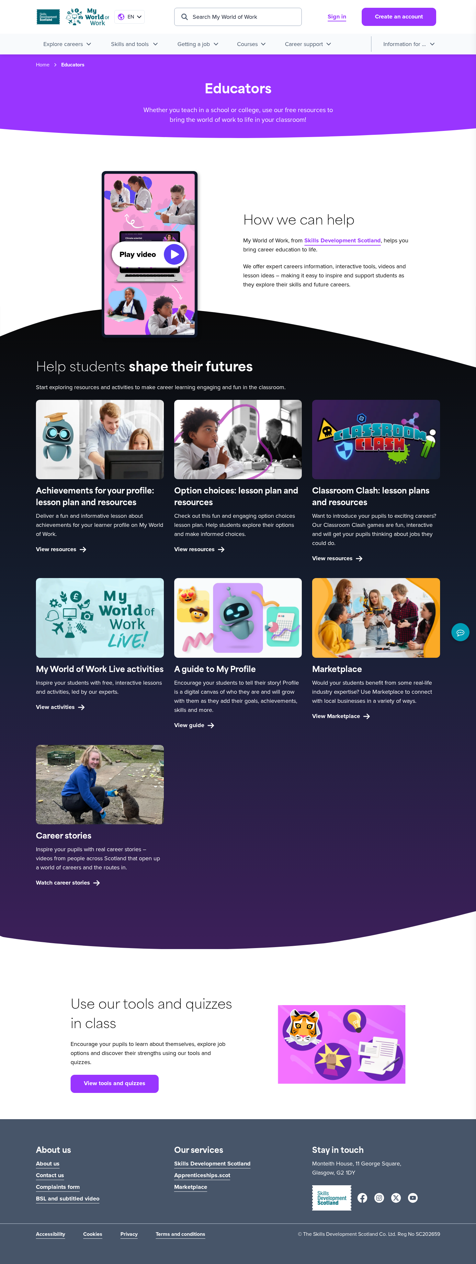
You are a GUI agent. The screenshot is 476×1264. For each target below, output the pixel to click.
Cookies (92, 1234)
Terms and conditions (180, 1234)
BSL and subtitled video (67, 1198)
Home (43, 64)
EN (131, 16)
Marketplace (190, 1187)
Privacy (129, 1234)
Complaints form (58, 1187)
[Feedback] (460, 632)
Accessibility (50, 1234)
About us (48, 1163)
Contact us (50, 1175)
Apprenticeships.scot (202, 1175)
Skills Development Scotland (342, 240)
